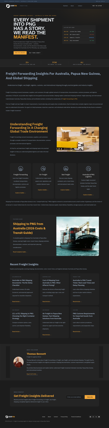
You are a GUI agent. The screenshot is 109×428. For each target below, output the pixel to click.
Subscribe (90, 397)
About (72, 5)
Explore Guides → (20, 193)
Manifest (65, 5)
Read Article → (16, 301)
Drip (13, 6)
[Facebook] (90, 416)
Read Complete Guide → (20, 252)
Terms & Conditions (76, 416)
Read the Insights (20, 52)
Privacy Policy (64, 416)
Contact (80, 5)
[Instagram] (93, 416)
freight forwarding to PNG (69, 99)
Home (43, 416)
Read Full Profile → (32, 374)
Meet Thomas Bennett (34, 52)
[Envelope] (99, 416)
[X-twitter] (96, 416)
